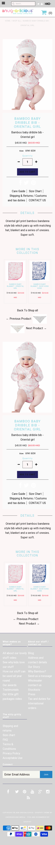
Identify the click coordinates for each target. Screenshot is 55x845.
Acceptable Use (12, 758)
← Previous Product (18, 318)
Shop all (16, 21)
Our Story (34, 667)
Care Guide (18, 191)
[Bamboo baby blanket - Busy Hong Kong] (40, 280)
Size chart (9, 735)
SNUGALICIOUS (27, 813)
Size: (21, 151)
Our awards (9, 685)
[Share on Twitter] (26, 183)
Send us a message (40, 676)
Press (31, 694)
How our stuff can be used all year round (14, 676)
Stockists (34, 689)
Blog (31, 653)
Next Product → (36, 328)
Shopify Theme (42, 813)
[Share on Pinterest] (33, 183)
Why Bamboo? (37, 671)
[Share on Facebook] (20, 183)
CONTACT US (37, 200)
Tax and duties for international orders (39, 703)
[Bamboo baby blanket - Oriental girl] (15, 280)
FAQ (5, 739)
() (49, 13)
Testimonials (11, 689)
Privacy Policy (11, 753)
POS (29, 817)
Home (7, 21)
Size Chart (35, 191)
